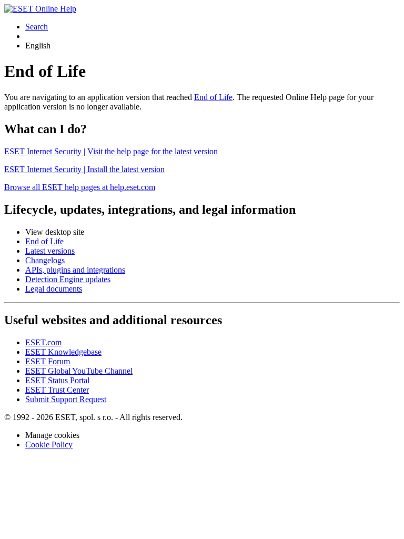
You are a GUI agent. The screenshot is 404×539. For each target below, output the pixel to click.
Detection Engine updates (67, 279)
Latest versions (50, 250)
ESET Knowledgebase (63, 351)
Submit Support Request (65, 399)
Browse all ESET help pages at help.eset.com (79, 187)
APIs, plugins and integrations (75, 269)
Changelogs (45, 260)
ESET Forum (47, 361)
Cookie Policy (49, 444)
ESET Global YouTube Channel (79, 370)
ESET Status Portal (57, 380)
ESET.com (43, 342)
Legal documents (53, 288)
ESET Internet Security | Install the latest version (84, 169)
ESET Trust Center (57, 389)
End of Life (213, 97)
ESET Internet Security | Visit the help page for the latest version (111, 151)
